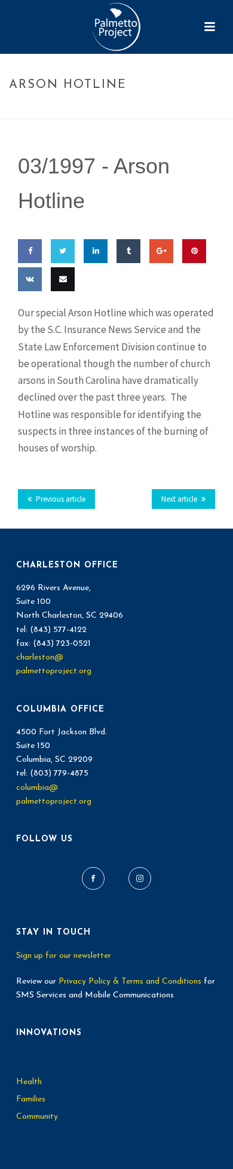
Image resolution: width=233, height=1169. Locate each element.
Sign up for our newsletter (63, 955)
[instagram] (139, 878)
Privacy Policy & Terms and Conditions (130, 981)
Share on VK (27, 314)
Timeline (97, 110)
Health (29, 1082)
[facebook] (93, 878)
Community (37, 1116)
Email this (60, 314)
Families (30, 1099)
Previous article (60, 499)
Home (61, 110)
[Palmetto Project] (116, 27)
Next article (179, 499)
